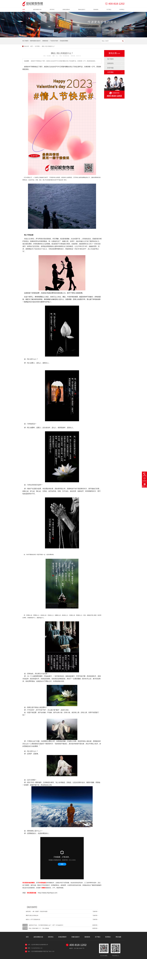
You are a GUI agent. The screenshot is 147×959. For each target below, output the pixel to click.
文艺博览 (37, 46)
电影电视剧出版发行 (35, 40)
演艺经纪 (52, 9)
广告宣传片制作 (54, 40)
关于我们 (109, 9)
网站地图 (118, 937)
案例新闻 (95, 9)
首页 (23, 9)
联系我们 (122, 9)
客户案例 (110, 59)
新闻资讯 (110, 63)
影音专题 (110, 68)
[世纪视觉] (32, 5)
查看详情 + (95, 925)
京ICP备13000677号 (79, 948)
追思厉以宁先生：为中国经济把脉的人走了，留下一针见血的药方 (46, 925)
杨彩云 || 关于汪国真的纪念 (33, 919)
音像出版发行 (81, 9)
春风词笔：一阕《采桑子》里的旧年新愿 (36, 911)
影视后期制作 (66, 9)
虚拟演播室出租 (37, 9)
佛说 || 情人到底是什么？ (48, 46)
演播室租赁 (45, 40)
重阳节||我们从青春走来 (32, 915)
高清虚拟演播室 (64, 40)
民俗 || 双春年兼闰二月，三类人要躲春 (39, 928)
